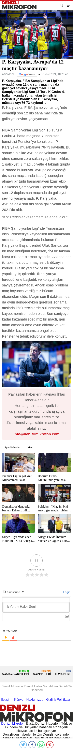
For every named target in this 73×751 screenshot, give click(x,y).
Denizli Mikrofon (13, 723)
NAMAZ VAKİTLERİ (15, 673)
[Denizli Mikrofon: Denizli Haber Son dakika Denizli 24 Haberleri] (21, 5)
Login (66, 592)
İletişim (6, 699)
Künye (19, 699)
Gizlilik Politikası (58, 699)
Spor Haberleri (12, 447)
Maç (30, 447)
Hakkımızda (34, 699)
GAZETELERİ (42, 673)
